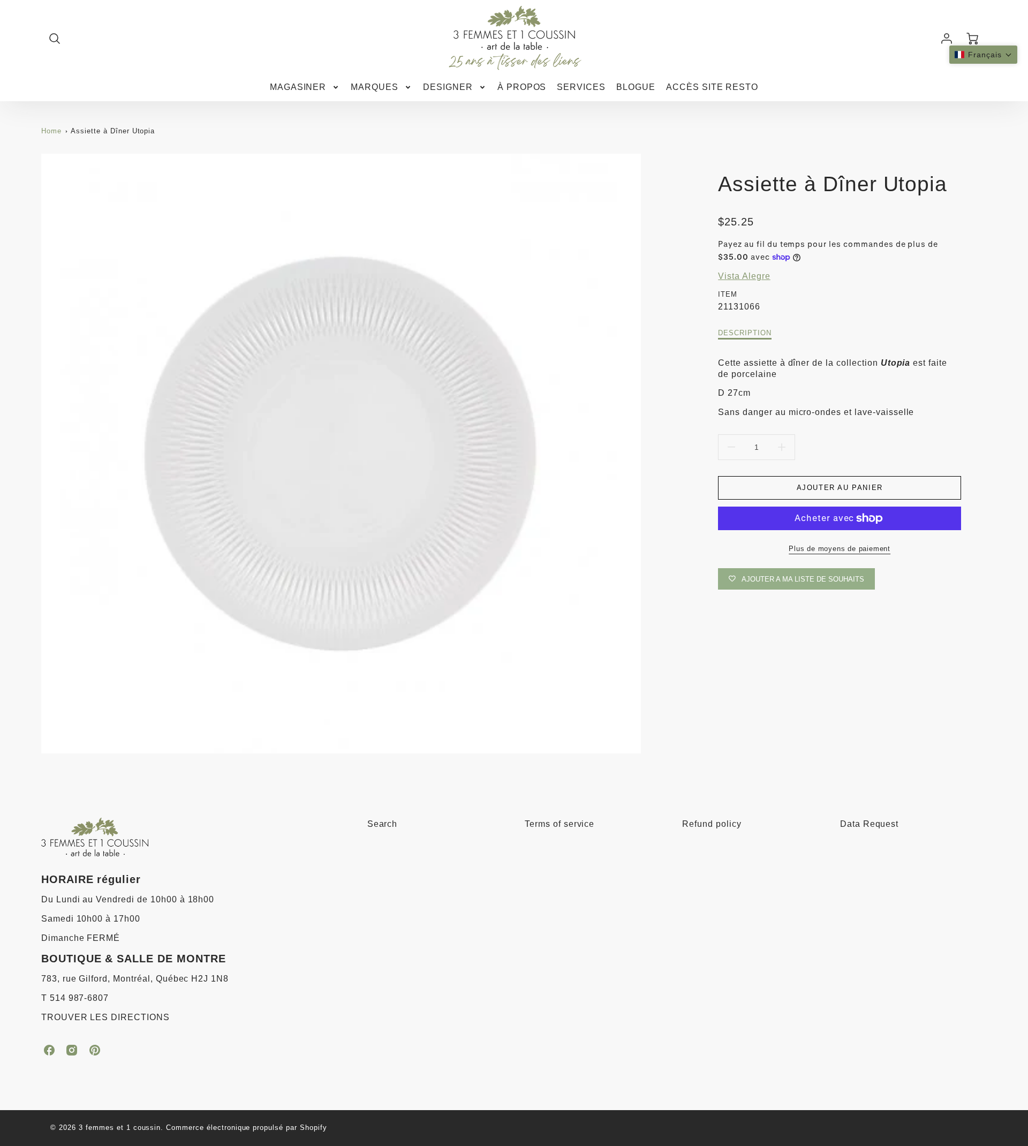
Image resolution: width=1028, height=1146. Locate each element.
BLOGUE (635, 87)
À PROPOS (522, 87)
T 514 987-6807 (75, 997)
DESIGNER (448, 87)
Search (382, 823)
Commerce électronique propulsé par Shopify (246, 1128)
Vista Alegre (744, 276)
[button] (983, 55)
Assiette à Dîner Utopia (113, 131)
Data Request (869, 823)
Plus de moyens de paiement (839, 549)
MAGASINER (298, 87)
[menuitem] (305, 87)
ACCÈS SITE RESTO (712, 87)
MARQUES (374, 87)
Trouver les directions (105, 1017)
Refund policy (711, 823)
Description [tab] (745, 333)
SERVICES (581, 87)
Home (51, 131)
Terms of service (559, 823)
